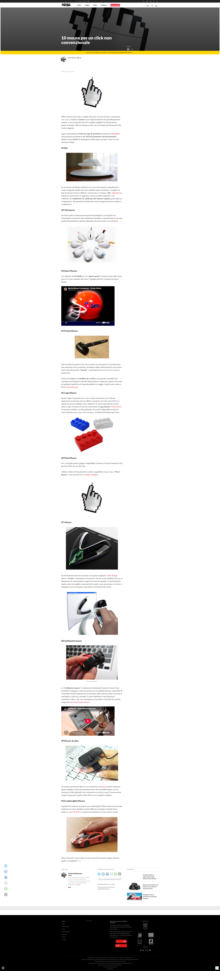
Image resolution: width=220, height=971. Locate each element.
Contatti (64, 939)
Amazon (103, 787)
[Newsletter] (147, 5)
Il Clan (63, 929)
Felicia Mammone (75, 873)
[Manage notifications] (3, 968)
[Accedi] (156, 5)
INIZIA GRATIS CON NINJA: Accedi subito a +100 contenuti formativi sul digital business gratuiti (109, 52)
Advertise (64, 934)
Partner (64, 937)
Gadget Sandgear (91, 475)
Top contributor (66, 931)
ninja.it (90, 920)
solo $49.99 (76, 812)
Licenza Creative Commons (126, 963)
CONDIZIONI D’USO (109, 965)
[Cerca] (152, 5)
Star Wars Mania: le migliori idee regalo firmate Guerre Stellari (149, 876)
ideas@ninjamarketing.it (104, 889)
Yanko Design (111, 576)
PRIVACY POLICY (101, 965)
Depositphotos (110, 968)
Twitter (113, 884)
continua (78, 884)
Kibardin (115, 193)
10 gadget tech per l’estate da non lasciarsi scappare (150, 896)
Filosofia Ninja (65, 926)
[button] (132, 49)
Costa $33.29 (116, 407)
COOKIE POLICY (118, 965)
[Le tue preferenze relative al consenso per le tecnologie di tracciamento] (217, 968)
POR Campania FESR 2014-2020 (110, 966)
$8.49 (116, 221)
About (63, 924)
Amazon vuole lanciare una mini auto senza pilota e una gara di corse (150, 886)
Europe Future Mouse (80, 702)
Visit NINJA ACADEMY (81, 1)
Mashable (115, 134)
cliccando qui (72, 387)
